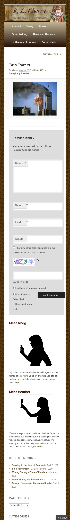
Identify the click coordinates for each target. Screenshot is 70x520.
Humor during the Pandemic (26, 479)
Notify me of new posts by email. (31, 287)
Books (43, 26)
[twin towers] (35, 99)
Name (21, 205)
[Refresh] (38, 259)
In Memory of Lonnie (24, 42)
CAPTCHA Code (20, 281)
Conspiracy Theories (19, 73)
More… (18, 382)
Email (21, 222)
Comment (20, 163)
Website (19, 238)
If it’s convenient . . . (22, 468)
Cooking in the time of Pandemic (29, 465)
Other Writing (19, 34)
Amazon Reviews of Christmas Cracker (32, 482)
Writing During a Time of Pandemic (30, 472)
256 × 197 (38, 70)
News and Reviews (44, 34)
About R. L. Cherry (22, 26)
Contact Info (49, 42)
